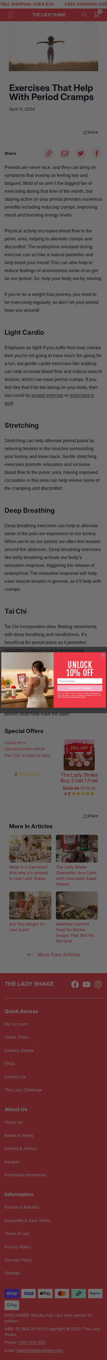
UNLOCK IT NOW (80, 688)
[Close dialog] (103, 655)
